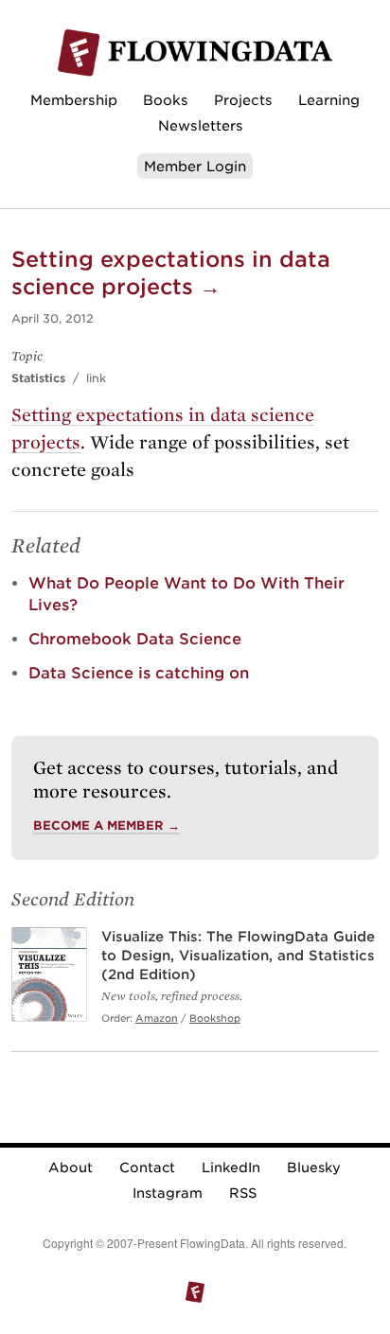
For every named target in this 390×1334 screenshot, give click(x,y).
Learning (329, 100)
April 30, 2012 (52, 318)
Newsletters (200, 125)
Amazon (156, 1018)
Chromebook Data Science (134, 639)
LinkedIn (231, 1167)
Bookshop (214, 1018)
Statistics (38, 378)
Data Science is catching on (138, 673)
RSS (243, 1193)
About (70, 1167)
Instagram (168, 1193)
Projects (243, 100)
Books (165, 100)
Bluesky (314, 1167)
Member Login (195, 166)
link (96, 378)
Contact (147, 1167)
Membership (73, 100)
